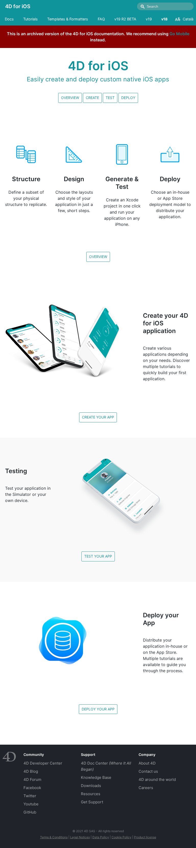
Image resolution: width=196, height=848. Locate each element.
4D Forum (32, 779)
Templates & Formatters (67, 19)
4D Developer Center (42, 763)
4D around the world (157, 779)
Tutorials (30, 19)
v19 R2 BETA (125, 19)
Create (92, 97)
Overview (70, 97)
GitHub (29, 812)
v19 (149, 19)
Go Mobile (179, 33)
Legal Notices (80, 837)
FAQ (101, 19)
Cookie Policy (121, 837)
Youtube (31, 804)
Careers (146, 787)
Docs (9, 19)
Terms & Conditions (54, 837)
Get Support (92, 802)
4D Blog (30, 771)
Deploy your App (98, 709)
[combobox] (165, 6)
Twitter (29, 795)
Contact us (148, 771)
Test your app (98, 556)
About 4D (147, 763)
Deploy (128, 97)
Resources (90, 793)
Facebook (32, 787)
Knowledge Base (96, 777)
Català (188, 19)
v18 (164, 19)
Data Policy (100, 837)
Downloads (91, 785)
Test (110, 97)
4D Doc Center (106, 766)
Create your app (98, 417)
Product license (145, 837)
